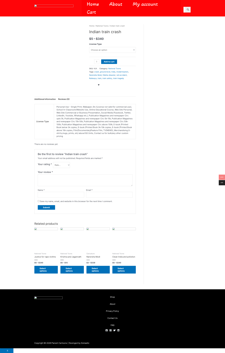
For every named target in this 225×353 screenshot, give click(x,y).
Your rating (45, 164)
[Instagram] (110, 330)
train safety (107, 78)
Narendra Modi (95, 75)
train (99, 78)
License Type (95, 44)
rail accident (122, 75)
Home (91, 26)
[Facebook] (106, 330)
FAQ (112, 325)
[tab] (45, 99)
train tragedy (118, 78)
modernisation (122, 72)
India (113, 72)
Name (41, 190)
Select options (43, 269)
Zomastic (85, 343)
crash (96, 72)
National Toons (102, 26)
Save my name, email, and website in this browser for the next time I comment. (76, 201)
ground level (105, 72)
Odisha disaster (109, 75)
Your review (45, 172)
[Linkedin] (118, 330)
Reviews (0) (64, 99)
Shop (112, 297)
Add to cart (109, 61)
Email (89, 190)
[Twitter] (114, 330)
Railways (93, 78)
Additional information (45, 99)
